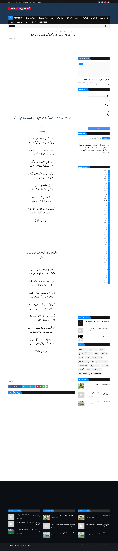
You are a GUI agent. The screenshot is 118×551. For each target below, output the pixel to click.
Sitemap (39, 2)
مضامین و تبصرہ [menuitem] (59, 18)
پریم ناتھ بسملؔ (89, 353)
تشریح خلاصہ (104, 353)
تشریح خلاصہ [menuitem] (94, 18)
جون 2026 (106, 175)
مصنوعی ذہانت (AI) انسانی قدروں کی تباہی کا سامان (102, 401)
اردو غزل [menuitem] (12, 22)
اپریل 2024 (106, 223)
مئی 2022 (107, 269)
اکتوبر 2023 (106, 235)
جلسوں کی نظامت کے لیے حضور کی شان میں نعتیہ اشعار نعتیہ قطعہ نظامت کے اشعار (98, 321)
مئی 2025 (107, 197)
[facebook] (99, 2)
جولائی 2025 (106, 193)
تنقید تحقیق (81, 357)
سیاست (105, 361)
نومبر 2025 (106, 187)
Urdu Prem (19, 545)
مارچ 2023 (106, 249)
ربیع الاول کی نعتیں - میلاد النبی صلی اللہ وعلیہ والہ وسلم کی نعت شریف (100, 328)
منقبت (88, 369)
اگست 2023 (106, 239)
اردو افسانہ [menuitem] (102, 18)
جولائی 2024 (106, 217)
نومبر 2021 (106, 281)
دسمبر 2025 (106, 185)
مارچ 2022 (106, 273)
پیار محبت (97, 353)
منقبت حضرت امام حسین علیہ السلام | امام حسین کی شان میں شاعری (97, 79)
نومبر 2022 (106, 257)
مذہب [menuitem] (26, 22)
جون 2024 (106, 219)
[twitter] (102, 2)
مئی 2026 (107, 177)
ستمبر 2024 (106, 213)
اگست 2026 (106, 171)
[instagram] (105, 2)
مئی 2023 (107, 245)
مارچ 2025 (106, 201)
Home (9, 2)
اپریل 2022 (106, 271)
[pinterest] (108, 2)
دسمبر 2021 (106, 279)
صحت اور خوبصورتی (82, 365)
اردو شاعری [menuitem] (19, 22)
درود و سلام (81, 361)
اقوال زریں (81, 353)
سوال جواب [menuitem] (78, 18)
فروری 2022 (106, 275)
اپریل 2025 (106, 199)
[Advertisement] (41, 64)
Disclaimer (25, 2)
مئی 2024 (107, 221)
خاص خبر (100, 357)
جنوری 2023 (106, 253)
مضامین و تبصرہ (104, 365)
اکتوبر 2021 (106, 283)
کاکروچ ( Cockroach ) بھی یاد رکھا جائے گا (102, 384)
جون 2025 (106, 195)
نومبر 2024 (106, 209)
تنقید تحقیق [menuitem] (85, 18)
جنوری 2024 (106, 229)
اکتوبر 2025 (106, 189)
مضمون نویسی (81, 369)
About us (15, 2)
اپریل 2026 (106, 179)
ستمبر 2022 (106, 261)
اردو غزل (72, 31)
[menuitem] (10, 18)
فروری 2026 (106, 181)
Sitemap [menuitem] (18, 18)
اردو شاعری (88, 349)
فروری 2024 (106, 227)
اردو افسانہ (80, 349)
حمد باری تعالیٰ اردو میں (91, 357)
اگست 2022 (106, 263)
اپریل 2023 (106, 247)
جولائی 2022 (106, 265)
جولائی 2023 (106, 241)
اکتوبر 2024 (106, 211)
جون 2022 (106, 267)
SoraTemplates (17, 548)
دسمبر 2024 (106, 207)
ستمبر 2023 (106, 237)
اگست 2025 (106, 191)
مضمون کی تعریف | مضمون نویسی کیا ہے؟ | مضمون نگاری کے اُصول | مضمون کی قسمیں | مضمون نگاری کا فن (28, 523)
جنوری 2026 (106, 183)
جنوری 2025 (106, 205)
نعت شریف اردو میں (97, 369)
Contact (20, 2)
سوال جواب (98, 361)
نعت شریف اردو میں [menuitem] (43, 18)
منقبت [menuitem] (52, 18)
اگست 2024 (106, 215)
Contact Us (92, 545)
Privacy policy (33, 2)
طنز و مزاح (91, 365)
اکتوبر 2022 (106, 259)
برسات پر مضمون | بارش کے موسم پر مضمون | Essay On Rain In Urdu (29, 530)
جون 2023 (106, 243)
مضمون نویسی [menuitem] (69, 18)
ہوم (74, 31)
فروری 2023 (106, 251)
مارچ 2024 (106, 225)
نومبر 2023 (106, 233)
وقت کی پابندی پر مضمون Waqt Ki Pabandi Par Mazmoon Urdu (29, 515)
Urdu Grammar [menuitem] (39, 22)
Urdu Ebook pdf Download (89, 373)
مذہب (97, 365)
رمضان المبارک (90, 361)
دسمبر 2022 (106, 255)
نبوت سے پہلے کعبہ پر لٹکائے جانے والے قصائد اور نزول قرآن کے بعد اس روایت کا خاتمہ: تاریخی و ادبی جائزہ (98, 393)
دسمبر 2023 (106, 231)
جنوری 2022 (106, 277)
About (87, 545)
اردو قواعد (102, 349)
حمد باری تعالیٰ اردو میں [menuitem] (30, 18)
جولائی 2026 (106, 173)
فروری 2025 (106, 203)
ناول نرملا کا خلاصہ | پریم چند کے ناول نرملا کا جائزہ (102, 336)
